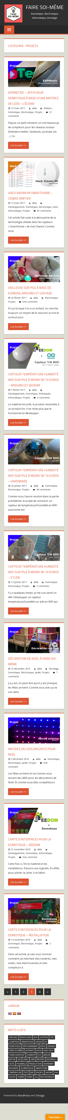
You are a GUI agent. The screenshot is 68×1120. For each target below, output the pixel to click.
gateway (29, 1050)
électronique (47, 1077)
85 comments (44, 210)
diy (45, 1041)
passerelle (22, 1063)
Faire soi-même (45, 7)
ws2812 (39, 1072)
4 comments (43, 397)
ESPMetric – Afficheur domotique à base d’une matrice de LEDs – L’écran (33, 98)
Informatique (14, 210)
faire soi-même (16, 1050)
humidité (31, 1055)
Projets (38, 112)
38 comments (43, 489)
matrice (41, 1059)
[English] (10, 1013)
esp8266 (51, 1046)
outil (12, 1063)
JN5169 (12, 1059)
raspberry (49, 1063)
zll (36, 1077)
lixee (32, 1059)
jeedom (46, 1055)
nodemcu (52, 1059)
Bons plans (25, 1037)
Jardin (38, 672)
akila (34, 108)
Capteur (44, 1037)
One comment (29, 301)
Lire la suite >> (18, 145)
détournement (30, 1046)
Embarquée (44, 393)
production (35, 1063)
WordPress (24, 1095)
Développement (16, 206)
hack (38, 1050)
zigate (12, 1077)
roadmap (13, 1068)
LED (19, 1059)
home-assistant (17, 1055)
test (26, 1072)
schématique (27, 1068)
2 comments (42, 586)
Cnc (52, 1037)
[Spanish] (15, 1013)
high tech (48, 1050)
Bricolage (54, 668)
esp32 (42, 1046)
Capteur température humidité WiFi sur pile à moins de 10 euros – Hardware (33, 476)
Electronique (27, 112)
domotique (15, 1046)
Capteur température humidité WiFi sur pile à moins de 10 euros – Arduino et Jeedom (33, 380)
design (38, 1041)
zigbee (21, 1077)
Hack (55, 206)
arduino (13, 1037)
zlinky (29, 1077)
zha (56, 1072)
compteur (14, 1041)
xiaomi (48, 1072)
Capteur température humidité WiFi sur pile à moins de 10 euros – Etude (33, 572)
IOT (39, 1055)
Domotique (14, 112)
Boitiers (48, 108)
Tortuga (39, 1095)
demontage (27, 1041)
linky (25, 1059)
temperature (15, 1072)
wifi (32, 1072)
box (35, 1037)
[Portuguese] (19, 1013)
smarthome (41, 1068)
